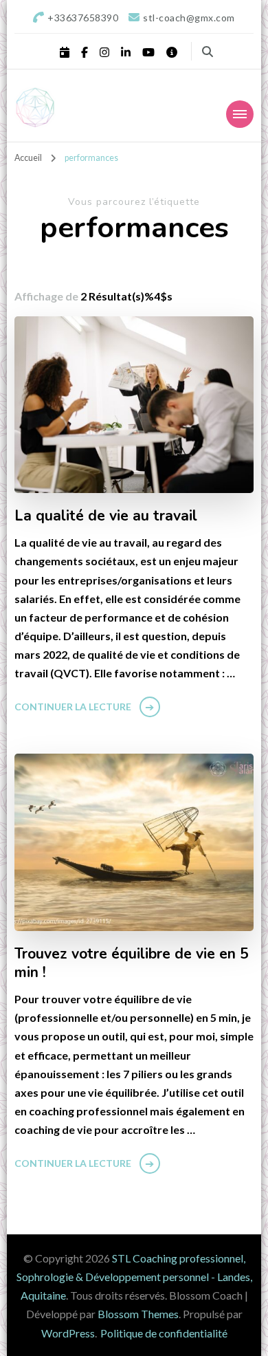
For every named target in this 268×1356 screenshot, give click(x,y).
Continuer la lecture (72, 706)
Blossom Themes (138, 1313)
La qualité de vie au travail (105, 516)
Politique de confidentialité (163, 1332)
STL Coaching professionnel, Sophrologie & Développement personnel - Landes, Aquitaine (134, 1276)
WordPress (68, 1332)
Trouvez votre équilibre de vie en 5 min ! (131, 964)
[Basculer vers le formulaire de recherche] (207, 51)
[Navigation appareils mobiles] (240, 114)
